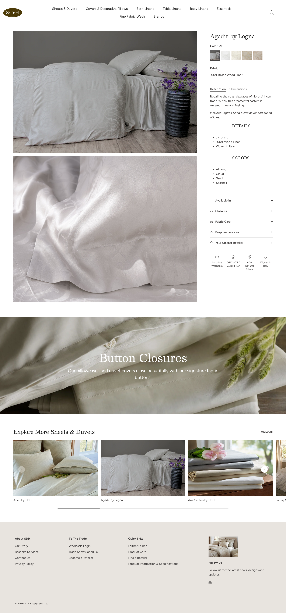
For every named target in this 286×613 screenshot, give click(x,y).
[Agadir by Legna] (143, 468)
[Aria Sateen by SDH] (230, 468)
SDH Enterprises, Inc (35, 603)
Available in (222, 200)
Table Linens (172, 9)
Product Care (137, 552)
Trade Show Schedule (83, 552)
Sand (236, 55)
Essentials (224, 9)
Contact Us (22, 558)
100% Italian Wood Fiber (226, 75)
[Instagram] (210, 582)
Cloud (225, 55)
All (215, 55)
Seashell (257, 55)
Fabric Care (222, 221)
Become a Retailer (81, 558)
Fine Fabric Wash (132, 16)
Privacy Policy (24, 564)
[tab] (219, 89)
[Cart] (279, 12)
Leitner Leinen (137, 546)
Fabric (214, 68)
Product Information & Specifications (153, 564)
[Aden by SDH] (55, 468)
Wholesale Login (80, 546)
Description (218, 89)
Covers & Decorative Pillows (107, 9)
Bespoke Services (226, 232)
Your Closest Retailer (228, 243)
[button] (21, 469)
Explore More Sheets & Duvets (54, 431)
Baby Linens (199, 9)
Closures (220, 211)
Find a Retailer (137, 558)
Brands (159, 16)
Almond (247, 55)
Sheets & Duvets (64, 9)
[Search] (271, 12)
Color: (216, 46)
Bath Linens (145, 9)
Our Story (21, 546)
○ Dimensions (238, 89)
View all (267, 432)
